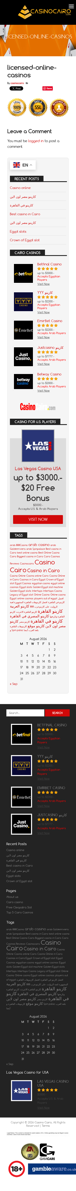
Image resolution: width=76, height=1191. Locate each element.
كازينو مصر (24, 621)
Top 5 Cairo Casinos (19, 912)
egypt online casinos (46, 962)
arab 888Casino (19, 545)
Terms (46, 1125)
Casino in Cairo (43, 570)
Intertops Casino (52, 590)
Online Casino (42, 594)
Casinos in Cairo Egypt (32, 579)
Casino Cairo (43, 1122)
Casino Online (18, 575)
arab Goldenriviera (58, 929)
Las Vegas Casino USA (38, 468)
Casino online (20, 188)
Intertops (37, 590)
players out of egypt (45, 598)
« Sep (14, 684)
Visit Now (38, 519)
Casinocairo (27, 563)
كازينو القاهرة (50, 611)
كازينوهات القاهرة (18, 626)
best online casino (27, 552)
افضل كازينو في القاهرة (52, 979)
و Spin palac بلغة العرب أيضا (24, 630)
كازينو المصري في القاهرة (29, 616)
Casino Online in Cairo (49, 953)
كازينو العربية (19, 606)
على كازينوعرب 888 (39, 606)
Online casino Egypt (26, 975)
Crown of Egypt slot (25, 240)
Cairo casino (14, 902)
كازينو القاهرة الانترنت (26, 611)
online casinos (25, 598)
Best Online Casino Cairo (20, 938)
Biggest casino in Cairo (30, 556)
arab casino (39, 544)
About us (12, 896)
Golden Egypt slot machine (48, 587)
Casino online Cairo (37, 575)
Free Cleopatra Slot (19, 907)
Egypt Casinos (23, 583)
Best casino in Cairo (25, 214)
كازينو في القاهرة (21, 205)
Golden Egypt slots (20, 590)
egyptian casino (41, 583)
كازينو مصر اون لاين (23, 196)
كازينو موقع (36, 626)
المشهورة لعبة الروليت (57, 984)
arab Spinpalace (35, 548)
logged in (35, 141)
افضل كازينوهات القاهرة (35, 602)
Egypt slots (18, 231)
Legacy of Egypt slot (21, 594)
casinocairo (17, 83)
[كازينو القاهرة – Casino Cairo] (44, 19)
